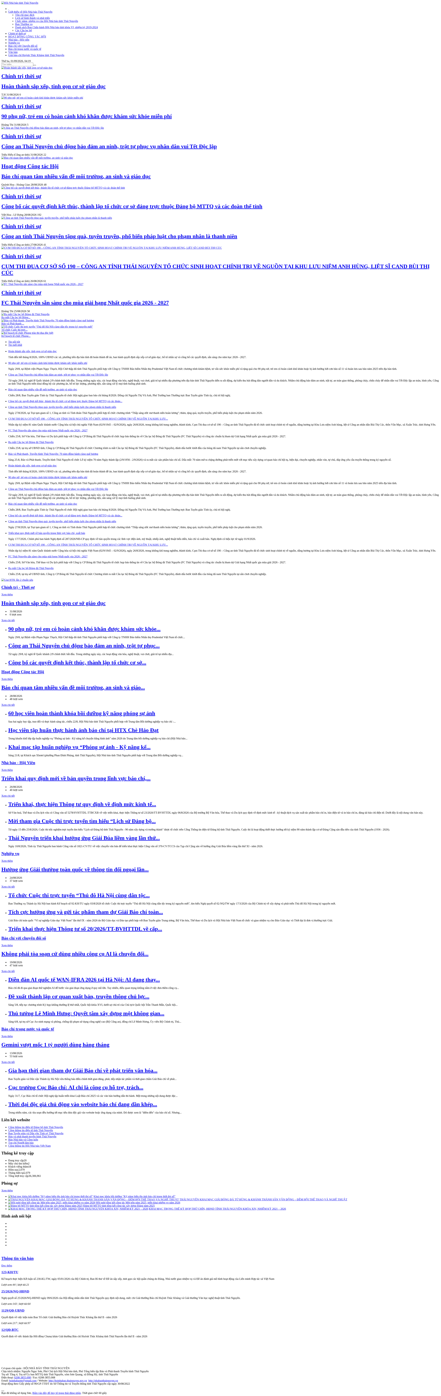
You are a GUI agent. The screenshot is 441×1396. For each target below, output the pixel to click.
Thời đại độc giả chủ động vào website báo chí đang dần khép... (82, 1104)
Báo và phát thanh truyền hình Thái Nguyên (32, 1136)
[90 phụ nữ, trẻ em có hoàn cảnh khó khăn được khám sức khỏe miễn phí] (42, 97)
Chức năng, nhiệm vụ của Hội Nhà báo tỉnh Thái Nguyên (46, 21)
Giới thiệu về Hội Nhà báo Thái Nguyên (30, 11)
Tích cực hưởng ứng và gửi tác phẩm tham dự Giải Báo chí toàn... (85, 912)
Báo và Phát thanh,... (12, 323)
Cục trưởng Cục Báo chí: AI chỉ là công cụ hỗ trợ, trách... (75, 1087)
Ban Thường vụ (24, 24)
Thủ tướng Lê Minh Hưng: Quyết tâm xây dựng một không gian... (86, 1013)
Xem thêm (7, 594)
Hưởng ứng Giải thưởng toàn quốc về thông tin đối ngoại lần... (75, 869)
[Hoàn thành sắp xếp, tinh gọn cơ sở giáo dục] (27, 67)
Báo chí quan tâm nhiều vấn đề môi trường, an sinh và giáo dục (42, 389)
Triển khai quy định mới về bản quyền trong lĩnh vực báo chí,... (76, 778)
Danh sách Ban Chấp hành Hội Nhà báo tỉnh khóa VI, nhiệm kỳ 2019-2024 (56, 27)
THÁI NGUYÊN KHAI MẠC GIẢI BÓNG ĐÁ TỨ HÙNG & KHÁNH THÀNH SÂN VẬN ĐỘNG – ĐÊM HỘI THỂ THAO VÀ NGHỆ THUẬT (263, 1199)
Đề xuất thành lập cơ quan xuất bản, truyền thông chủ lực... (78, 996)
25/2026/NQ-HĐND (15, 1291)
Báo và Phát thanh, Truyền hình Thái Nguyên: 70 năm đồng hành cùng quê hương (53, 453)
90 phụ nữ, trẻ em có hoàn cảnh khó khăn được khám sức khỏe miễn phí (47, 363)
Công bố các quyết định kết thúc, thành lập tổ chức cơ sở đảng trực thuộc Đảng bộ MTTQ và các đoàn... (65, 401)
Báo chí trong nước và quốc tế (24, 49)
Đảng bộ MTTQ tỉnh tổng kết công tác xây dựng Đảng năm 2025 (119, 1205)
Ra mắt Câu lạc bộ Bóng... (15, 317)
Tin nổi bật (14, 341)
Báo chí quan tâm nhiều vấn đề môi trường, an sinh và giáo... (73, 687)
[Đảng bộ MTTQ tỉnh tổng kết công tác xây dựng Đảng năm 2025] (45, 1205)
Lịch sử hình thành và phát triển (32, 18)
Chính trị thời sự (17, 33)
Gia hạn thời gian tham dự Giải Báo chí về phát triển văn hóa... (82, 1070)
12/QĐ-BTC (10, 1330)
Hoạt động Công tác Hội (22, 672)
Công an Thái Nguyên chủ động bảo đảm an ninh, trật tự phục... (84, 645)
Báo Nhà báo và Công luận (23, 1139)
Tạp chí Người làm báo (21, 1142)
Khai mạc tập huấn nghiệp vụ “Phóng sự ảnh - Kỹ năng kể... (79, 747)
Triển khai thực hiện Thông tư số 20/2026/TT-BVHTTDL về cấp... (85, 929)
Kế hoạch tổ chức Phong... (15, 335)
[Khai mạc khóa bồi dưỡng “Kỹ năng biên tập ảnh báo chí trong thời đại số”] (50, 1196)
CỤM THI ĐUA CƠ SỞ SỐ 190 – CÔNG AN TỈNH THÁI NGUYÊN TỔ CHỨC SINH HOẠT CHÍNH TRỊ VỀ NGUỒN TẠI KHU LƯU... (88, 418)
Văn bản (13, 52)
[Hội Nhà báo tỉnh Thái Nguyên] (19, 2)
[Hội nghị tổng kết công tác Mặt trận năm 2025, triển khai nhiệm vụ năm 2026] (51, 1202)
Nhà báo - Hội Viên (18, 762)
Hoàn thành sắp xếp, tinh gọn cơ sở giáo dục (32, 351)
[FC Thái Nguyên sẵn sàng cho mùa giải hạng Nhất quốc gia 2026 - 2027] (42, 284)
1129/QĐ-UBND (12, 1310)
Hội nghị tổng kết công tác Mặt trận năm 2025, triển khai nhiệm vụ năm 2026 (138, 1202)
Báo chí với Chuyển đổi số (22, 45)
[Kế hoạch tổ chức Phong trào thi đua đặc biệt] (27, 332)
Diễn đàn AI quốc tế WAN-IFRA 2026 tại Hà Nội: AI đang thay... (84, 979)
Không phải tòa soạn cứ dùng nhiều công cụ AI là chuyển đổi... (74, 954)
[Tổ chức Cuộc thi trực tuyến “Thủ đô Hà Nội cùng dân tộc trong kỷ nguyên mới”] (47, 326)
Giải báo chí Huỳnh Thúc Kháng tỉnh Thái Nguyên (36, 55)
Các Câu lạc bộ (23, 30)
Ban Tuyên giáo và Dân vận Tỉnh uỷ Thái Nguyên (35, 1133)
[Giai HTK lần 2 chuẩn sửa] (17, 579)
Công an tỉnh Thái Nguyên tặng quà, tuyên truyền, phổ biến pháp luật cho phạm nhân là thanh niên (62, 407)
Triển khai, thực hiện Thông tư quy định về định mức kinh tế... (82, 804)
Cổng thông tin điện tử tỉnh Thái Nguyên (30, 1130)
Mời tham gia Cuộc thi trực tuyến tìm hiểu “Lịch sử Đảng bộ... (82, 821)
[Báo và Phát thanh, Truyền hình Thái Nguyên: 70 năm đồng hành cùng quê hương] (47, 320)
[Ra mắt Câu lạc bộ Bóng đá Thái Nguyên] (25, 314)
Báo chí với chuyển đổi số (23, 938)
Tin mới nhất (15, 344)
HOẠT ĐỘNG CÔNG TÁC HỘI (27, 36)
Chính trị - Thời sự (18, 587)
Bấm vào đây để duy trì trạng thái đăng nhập (56, 1393)
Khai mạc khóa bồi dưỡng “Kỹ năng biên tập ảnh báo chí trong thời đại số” (134, 1196)
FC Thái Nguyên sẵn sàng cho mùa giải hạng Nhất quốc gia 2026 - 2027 (48, 430)
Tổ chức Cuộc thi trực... (14, 329)
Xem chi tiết (8, 620)
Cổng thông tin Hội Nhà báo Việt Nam (29, 1145)
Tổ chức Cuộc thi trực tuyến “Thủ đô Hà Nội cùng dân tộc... (79, 895)
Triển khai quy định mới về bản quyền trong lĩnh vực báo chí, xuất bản (46, 533)
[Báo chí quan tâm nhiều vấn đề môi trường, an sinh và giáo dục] (37, 157)
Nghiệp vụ (14, 42)
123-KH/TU (9, 1272)
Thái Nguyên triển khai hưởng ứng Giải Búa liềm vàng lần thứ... (84, 838)
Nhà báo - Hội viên (18, 39)
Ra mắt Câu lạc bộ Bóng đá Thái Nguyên (31, 442)
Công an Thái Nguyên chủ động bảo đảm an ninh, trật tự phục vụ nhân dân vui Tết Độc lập (58, 374)
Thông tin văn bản (17, 1258)
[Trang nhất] (8, 8)
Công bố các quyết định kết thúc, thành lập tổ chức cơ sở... (77, 662)
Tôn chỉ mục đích (24, 14)
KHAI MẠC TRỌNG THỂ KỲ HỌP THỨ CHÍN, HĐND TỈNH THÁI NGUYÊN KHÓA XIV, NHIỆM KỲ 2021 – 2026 (217, 1208)
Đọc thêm (6, 1265)
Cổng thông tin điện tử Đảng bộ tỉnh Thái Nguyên (35, 1127)
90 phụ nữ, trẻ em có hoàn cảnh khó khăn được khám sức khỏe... (84, 629)
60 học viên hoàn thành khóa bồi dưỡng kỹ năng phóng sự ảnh (81, 713)
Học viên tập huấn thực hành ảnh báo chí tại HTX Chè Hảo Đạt (83, 730)
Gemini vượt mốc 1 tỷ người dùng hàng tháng (55, 1045)
